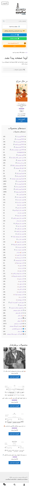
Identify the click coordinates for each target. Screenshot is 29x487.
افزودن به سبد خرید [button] (21, 119)
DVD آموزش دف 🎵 (19, 139)
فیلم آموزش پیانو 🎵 (19, 176)
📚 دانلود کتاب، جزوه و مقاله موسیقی (15, 334)
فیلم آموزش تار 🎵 (19, 181)
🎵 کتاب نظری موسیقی (18, 310)
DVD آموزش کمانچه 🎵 (18, 144)
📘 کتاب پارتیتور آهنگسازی (18, 328)
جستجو (14, 484)
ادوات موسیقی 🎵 (20, 160)
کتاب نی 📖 (21, 297)
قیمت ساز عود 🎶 (20, 226)
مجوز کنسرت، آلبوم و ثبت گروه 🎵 (16, 302)
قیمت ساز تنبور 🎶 (20, 207)
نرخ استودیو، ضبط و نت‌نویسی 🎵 (16, 307)
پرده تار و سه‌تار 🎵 (19, 162)
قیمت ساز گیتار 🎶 (19, 234)
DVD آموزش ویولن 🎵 (19, 147)
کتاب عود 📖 (21, 281)
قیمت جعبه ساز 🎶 (19, 199)
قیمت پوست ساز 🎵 (19, 197)
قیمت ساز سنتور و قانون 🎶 (17, 218)
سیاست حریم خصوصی (22, 479)
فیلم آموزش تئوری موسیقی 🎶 (17, 178)
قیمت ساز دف (21, 212)
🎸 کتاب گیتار (21, 315)
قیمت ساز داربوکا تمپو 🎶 (18, 210)
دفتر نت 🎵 (21, 170)
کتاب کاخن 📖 (21, 289)
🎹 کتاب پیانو (21, 318)
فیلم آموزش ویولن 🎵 (19, 191)
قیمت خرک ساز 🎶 (19, 202)
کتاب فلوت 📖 (20, 284)
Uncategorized (20, 152)
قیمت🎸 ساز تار (20, 252)
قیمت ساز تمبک (20, 205)
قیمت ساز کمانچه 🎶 (19, 231)
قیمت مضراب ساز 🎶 (19, 249)
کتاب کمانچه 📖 (20, 292)
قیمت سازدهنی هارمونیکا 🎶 (17, 244)
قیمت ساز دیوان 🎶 (19, 215)
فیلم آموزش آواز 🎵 (19, 173)
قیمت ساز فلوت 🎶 (19, 228)
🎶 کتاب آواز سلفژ (20, 313)
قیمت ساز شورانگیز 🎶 (18, 223)
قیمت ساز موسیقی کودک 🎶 (17, 236)
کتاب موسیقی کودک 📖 (18, 294)
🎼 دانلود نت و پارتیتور (19, 323)
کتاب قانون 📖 (20, 286)
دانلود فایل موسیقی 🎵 (19, 168)
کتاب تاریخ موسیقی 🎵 (19, 260)
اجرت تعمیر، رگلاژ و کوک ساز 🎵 (16, 157)
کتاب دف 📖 (21, 268)
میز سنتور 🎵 (21, 305)
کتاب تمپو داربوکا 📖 (19, 263)
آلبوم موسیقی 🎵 (20, 155)
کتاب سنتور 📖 (20, 278)
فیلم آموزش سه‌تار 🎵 (19, 186)
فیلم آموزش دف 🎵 (19, 184)
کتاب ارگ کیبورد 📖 (19, 255)
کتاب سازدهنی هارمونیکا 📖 (18, 276)
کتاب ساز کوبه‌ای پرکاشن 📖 (17, 273)
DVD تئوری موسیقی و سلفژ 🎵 (17, 149)
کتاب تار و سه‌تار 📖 (19, 257)
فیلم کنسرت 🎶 (20, 194)
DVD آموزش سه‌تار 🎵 (19, 141)
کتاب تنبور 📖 (21, 265)
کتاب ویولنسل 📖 (20, 299)
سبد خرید (7, 483)
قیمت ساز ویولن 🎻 (19, 241)
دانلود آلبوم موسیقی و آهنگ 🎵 (17, 165)
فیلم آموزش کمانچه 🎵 (19, 189)
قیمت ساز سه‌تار (20, 220)
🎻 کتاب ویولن (20, 320)
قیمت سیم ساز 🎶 (20, 247)
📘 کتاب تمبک (21, 331)
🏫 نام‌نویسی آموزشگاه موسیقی (17, 326)
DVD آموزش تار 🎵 (19, 136)
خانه (26, 52)
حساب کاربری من (24, 484)
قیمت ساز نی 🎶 (20, 239)
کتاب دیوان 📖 (21, 270)
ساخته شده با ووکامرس (11, 479)
